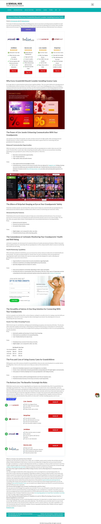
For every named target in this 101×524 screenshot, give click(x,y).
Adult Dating (29, 10)
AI (59, 10)
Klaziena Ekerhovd (25, 21)
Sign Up (14, 70)
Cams (45, 10)
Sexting (38, 10)
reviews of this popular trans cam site (15, 467)
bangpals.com (51, 165)
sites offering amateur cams (33, 168)
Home (9, 10)
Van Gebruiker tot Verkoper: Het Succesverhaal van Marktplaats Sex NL (20, 514)
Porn (51, 10)
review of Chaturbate (55, 273)
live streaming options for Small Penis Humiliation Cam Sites (49, 493)
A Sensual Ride (14, 3)
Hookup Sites (18, 10)
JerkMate (26, 429)
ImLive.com (27, 445)
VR (56, 10)
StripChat (26, 415)
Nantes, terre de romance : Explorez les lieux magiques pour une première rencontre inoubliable (50, 514)
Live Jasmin (27, 401)
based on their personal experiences (51, 480)
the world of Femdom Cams (19, 483)
